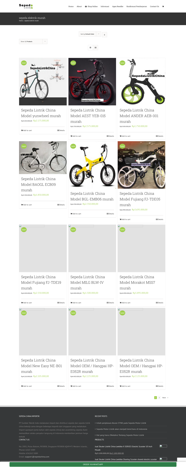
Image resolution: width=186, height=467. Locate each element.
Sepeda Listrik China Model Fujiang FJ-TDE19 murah (41, 283)
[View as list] (95, 47)
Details (62, 130)
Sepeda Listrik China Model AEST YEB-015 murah (88, 116)
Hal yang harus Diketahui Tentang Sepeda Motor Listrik (120, 435)
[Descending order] (104, 34)
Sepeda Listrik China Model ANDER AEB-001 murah (139, 116)
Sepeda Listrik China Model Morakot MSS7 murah (137, 283)
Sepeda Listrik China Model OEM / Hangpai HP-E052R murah (92, 366)
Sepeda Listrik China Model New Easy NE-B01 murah (41, 366)
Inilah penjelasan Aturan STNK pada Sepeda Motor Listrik (121, 423)
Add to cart (27, 130)
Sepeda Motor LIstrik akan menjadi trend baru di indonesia (121, 429)
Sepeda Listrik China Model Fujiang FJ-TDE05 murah (140, 199)
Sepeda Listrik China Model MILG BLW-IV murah (87, 283)
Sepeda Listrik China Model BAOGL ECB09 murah (38, 184)
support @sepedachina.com (37, 456)
